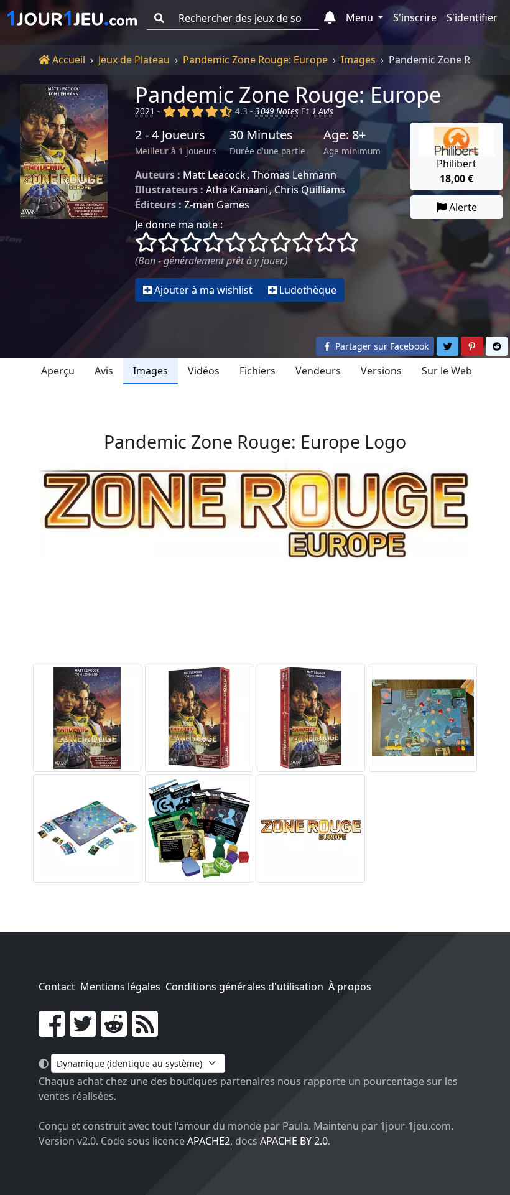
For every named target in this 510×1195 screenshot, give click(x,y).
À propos (349, 986)
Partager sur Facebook (381, 346)
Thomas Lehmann (294, 175)
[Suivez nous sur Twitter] (83, 1031)
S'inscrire (415, 17)
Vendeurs (318, 371)
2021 (145, 111)
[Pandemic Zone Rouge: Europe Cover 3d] (199, 718)
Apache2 (208, 1141)
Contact (57, 986)
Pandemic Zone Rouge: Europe (255, 60)
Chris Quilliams (309, 190)
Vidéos (204, 371)
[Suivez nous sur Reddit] (114, 1031)
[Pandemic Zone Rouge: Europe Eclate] (423, 718)
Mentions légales (120, 986)
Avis (104, 371)
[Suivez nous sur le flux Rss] (145, 1031)
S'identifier (472, 17)
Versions (381, 371)
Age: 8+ (344, 135)
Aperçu (58, 371)
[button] (330, 18)
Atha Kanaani (237, 190)
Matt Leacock (214, 175)
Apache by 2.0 (294, 1141)
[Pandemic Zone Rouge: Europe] (64, 192)
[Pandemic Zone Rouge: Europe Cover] (87, 718)
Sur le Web (447, 371)
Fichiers (257, 371)
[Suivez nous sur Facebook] (52, 1031)
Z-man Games (216, 205)
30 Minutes (261, 135)
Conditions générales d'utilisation (244, 986)
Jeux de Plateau (134, 60)
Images (358, 60)
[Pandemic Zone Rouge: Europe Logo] (311, 828)
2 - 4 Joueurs (170, 135)
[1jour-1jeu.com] (72, 18)
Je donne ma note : (179, 224)
